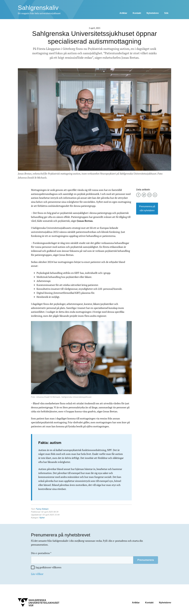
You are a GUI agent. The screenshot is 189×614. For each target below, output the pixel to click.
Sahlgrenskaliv (38, 7)
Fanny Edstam (42, 509)
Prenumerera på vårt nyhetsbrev (147, 208)
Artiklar (123, 13)
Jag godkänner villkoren (48, 567)
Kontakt (137, 13)
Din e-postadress (41, 553)
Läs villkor (37, 574)
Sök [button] (166, 13)
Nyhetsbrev (153, 13)
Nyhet (42, 517)
